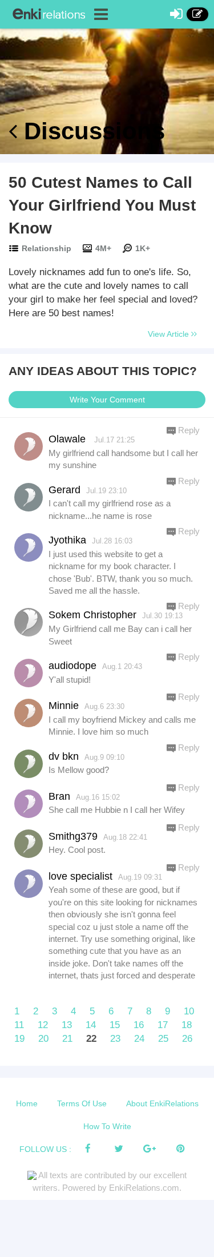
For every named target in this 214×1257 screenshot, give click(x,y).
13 (67, 1025)
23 (115, 1038)
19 (19, 1038)
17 (163, 1025)
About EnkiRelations (162, 1103)
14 (91, 1025)
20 (43, 1038)
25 (163, 1038)
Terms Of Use (82, 1103)
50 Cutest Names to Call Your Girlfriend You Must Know (102, 205)
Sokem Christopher (92, 615)
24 (139, 1038)
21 (67, 1038)
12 (43, 1025)
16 (139, 1025)
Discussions (91, 131)
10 (189, 1011)
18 (186, 1025)
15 (115, 1025)
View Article (169, 334)
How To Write (107, 1126)
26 (187, 1038)
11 (19, 1025)
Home (27, 1103)
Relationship (46, 248)
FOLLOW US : (45, 1149)
